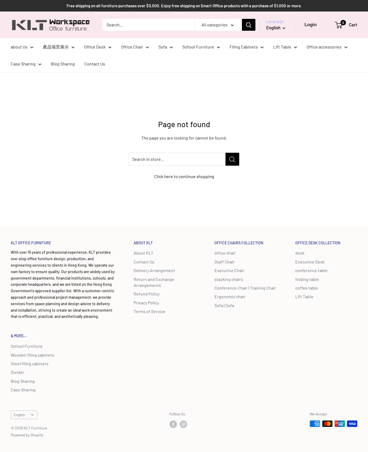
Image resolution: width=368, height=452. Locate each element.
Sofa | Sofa (224, 305)
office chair (225, 252)
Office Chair (132, 46)
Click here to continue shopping (184, 176)
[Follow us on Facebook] (173, 424)
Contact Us (94, 63)
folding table (307, 279)
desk (299, 252)
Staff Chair (224, 261)
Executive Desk (310, 261)
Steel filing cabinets (29, 363)
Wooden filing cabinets (32, 354)
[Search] (248, 25)
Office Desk (95, 46)
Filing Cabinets (244, 46)
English (19, 414)
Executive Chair (229, 270)
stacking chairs (228, 279)
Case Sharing (23, 63)
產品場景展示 (56, 46)
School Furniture (198, 46)
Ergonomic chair (229, 296)
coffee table (306, 287)
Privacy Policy (146, 302)
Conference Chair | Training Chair (245, 287)
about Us (19, 46)
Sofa (162, 46)
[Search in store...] (232, 159)
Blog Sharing (63, 63)
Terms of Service (149, 311)
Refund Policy (146, 293)
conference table (311, 270)
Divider (17, 372)
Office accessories (324, 46)
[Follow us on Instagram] (183, 424)
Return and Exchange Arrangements (154, 282)
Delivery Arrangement (154, 270)
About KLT (143, 252)
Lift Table (282, 46)
